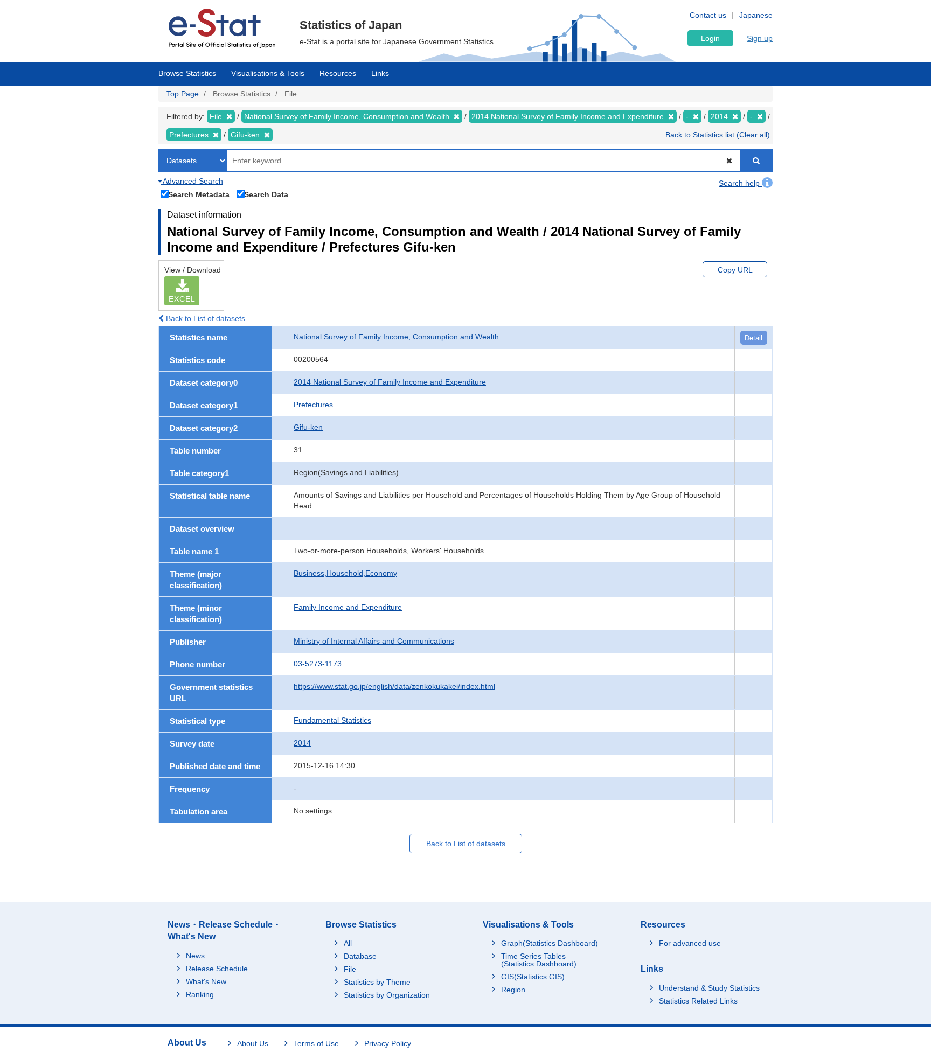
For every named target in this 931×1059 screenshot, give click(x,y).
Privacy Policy (387, 1043)
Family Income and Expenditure (348, 607)
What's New (206, 981)
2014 (302, 742)
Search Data (266, 194)
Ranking (200, 994)
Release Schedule (217, 968)
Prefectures (313, 404)
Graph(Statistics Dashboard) (549, 943)
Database (360, 956)
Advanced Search (192, 181)
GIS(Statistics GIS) (533, 976)
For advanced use (690, 943)
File (350, 969)
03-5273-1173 (318, 663)
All (348, 943)
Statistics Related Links (698, 1001)
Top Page (182, 93)
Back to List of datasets (204, 318)
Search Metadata (199, 194)
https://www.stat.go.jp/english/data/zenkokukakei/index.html (394, 686)
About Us (252, 1043)
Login (710, 38)
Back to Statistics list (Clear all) (717, 134)
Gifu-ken (308, 427)
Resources (337, 73)
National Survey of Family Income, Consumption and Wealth (396, 336)
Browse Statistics (187, 73)
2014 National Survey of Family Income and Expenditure (390, 382)
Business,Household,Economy (345, 573)
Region (513, 989)
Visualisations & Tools (267, 73)
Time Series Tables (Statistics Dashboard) (538, 959)
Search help (740, 183)
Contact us (708, 15)
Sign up (760, 38)
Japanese (756, 15)
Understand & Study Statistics (709, 988)
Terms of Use (316, 1043)
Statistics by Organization (387, 995)
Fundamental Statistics (332, 720)
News (195, 955)
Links (380, 73)
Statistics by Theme (377, 982)
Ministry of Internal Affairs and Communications (374, 641)
